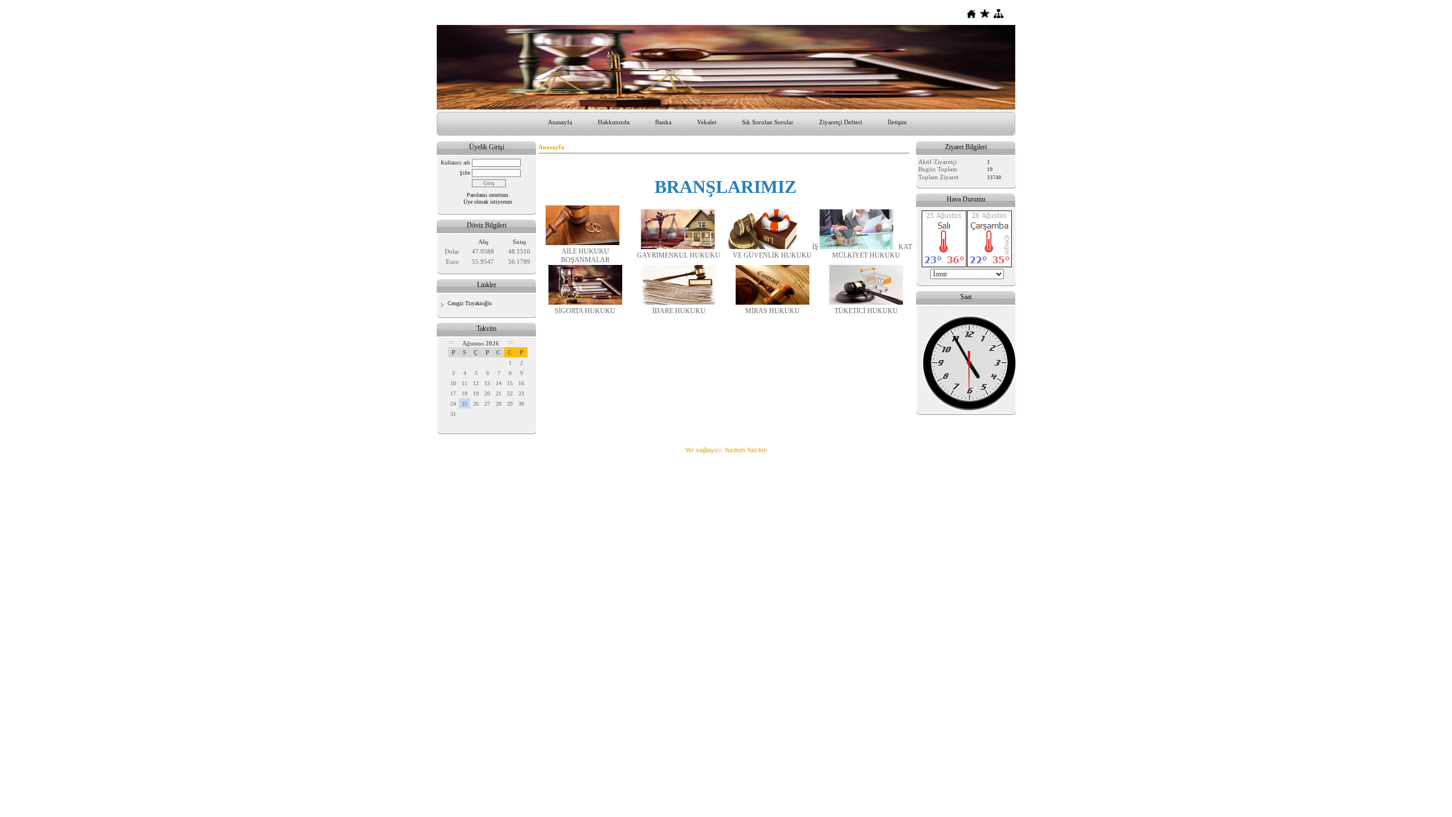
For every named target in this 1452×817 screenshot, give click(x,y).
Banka (663, 122)
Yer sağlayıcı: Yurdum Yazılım (726, 450)
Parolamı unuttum (487, 195)
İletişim (897, 122)
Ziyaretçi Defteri (840, 122)
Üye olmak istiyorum (487, 202)
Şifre (464, 173)
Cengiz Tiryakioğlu (470, 303)
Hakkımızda (614, 122)
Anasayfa (560, 122)
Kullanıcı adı (455, 162)
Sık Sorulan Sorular (767, 122)
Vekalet (706, 122)
